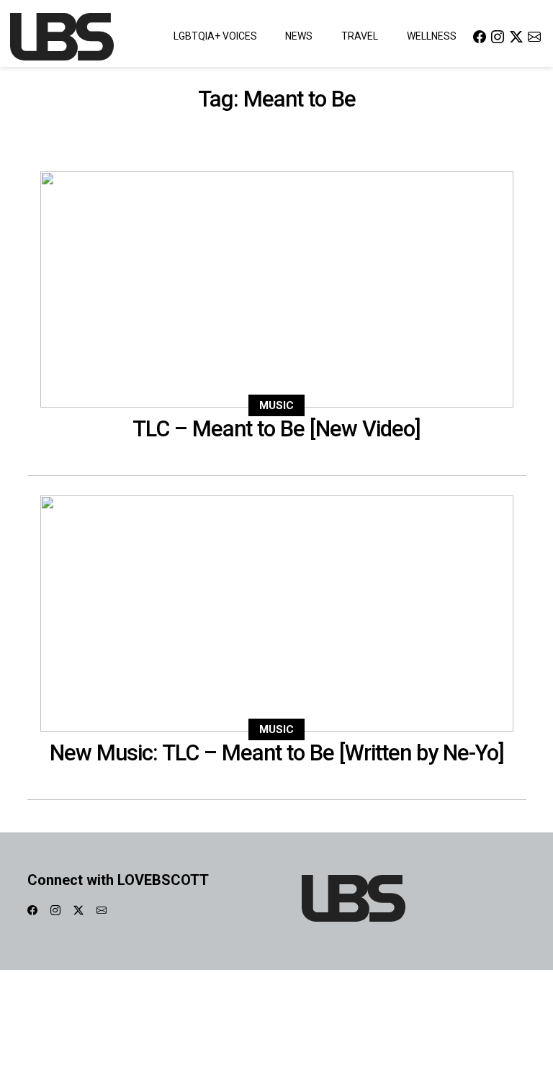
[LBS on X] (516, 36)
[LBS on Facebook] (479, 36)
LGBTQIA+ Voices (215, 36)
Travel (359, 36)
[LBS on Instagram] (497, 36)
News (299, 36)
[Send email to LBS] (534, 36)
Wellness (432, 36)
